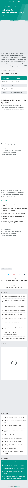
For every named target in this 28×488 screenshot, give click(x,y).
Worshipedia (14, 2)
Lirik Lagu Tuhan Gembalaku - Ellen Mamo (14, 322)
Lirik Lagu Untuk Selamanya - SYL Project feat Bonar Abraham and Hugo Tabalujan (14, 477)
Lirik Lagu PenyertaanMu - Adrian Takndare (14, 468)
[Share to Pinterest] (14, 274)
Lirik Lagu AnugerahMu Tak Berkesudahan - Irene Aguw (13, 217)
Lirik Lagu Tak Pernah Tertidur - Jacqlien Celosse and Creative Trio (12, 222)
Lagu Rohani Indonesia (7, 268)
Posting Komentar (5, 15)
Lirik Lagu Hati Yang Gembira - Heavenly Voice (14, 417)
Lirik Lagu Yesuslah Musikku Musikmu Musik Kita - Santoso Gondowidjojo (14, 209)
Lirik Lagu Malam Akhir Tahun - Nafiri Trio (13, 444)
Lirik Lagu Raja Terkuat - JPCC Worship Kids (14, 306)
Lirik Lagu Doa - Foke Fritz (10, 448)
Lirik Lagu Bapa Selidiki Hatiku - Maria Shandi (13, 213)
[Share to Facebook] (3, 274)
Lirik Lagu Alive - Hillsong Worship (14, 287)
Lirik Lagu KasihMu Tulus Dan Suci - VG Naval (14, 310)
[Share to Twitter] (8, 274)
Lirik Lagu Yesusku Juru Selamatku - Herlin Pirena (13, 472)
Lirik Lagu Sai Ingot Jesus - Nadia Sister (13, 434)
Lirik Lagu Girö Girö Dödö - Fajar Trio (12, 441)
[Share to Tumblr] (24, 274)
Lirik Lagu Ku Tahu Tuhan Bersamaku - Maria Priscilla (14, 301)
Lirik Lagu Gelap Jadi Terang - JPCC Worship (14, 465)
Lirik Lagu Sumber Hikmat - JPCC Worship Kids (15, 318)
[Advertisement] (14, 37)
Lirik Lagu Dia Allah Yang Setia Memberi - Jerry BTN (14, 204)
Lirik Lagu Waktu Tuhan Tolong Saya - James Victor (14, 281)
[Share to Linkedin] (19, 274)
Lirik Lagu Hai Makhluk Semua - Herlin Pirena (14, 296)
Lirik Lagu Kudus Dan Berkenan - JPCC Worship (15, 462)
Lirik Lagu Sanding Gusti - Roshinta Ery (13, 438)
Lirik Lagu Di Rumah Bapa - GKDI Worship (13, 314)
